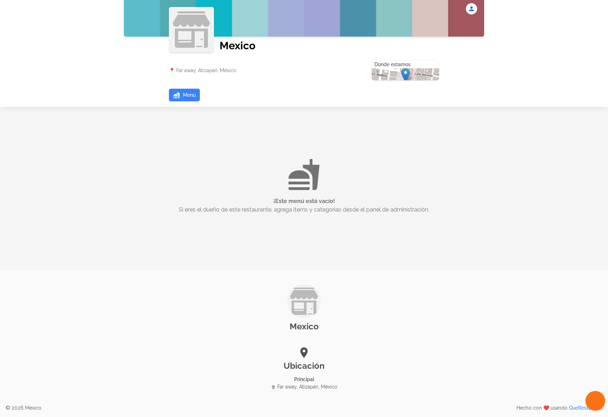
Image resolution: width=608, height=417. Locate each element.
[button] (184, 95)
